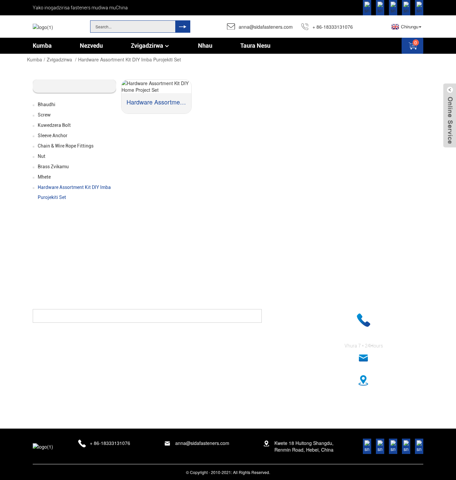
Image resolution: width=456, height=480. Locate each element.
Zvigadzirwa (59, 59)
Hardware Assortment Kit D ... (156, 101)
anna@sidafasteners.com (266, 26)
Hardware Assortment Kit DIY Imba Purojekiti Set (129, 59)
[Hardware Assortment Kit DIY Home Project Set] (156, 86)
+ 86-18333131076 (332, 26)
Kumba (34, 59)
